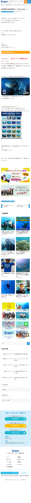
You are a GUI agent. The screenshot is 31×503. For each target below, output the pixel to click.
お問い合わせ (15, 432)
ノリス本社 (19, 464)
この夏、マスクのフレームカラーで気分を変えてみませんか (15, 365)
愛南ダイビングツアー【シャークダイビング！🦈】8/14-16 (15, 359)
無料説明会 (15, 419)
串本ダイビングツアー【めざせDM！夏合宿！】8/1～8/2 (15, 378)
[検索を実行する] (28, 343)
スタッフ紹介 (9, 464)
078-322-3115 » (24, 473)
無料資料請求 (15, 426)
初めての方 (9, 459)
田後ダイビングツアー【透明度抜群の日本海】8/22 (15, 354)
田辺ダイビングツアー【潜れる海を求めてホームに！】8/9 (16, 372)
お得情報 (11, 11)
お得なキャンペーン (21, 459)
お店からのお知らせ (5, 11)
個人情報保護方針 (10, 466)
